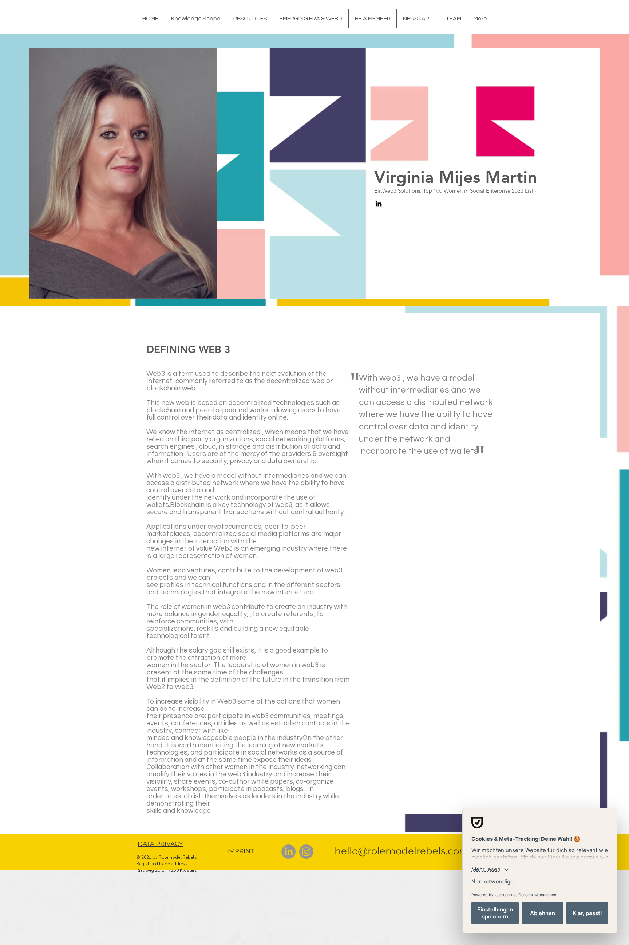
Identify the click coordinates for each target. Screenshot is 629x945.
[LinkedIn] (378, 203)
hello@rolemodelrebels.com (402, 851)
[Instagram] (306, 851)
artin (519, 177)
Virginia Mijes (429, 177)
